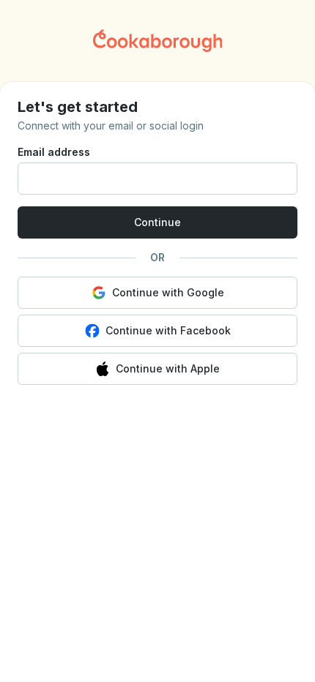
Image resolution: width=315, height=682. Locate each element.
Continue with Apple (168, 368)
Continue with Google (168, 292)
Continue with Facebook (168, 330)
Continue (157, 222)
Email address (54, 152)
